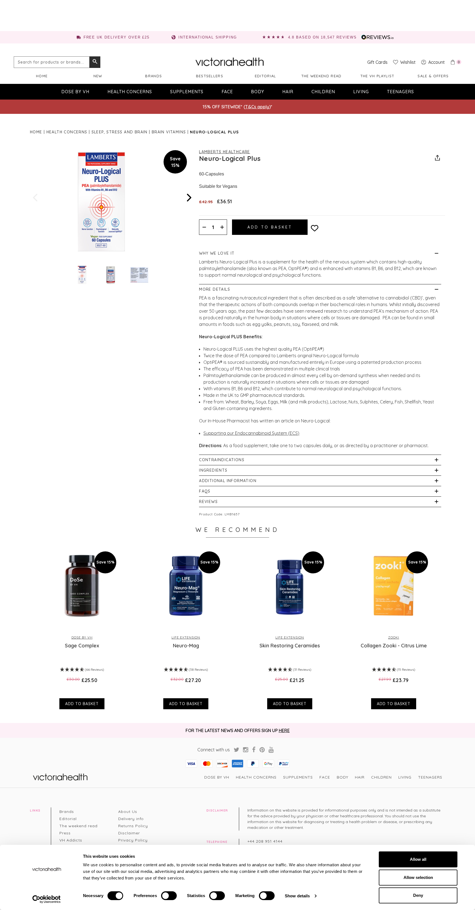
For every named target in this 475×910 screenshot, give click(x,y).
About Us (127, 811)
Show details (297, 895)
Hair (287, 91)
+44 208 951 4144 (265, 841)
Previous (35, 197)
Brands (153, 76)
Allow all (418, 859)
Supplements (186, 91)
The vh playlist (377, 76)
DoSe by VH (75, 91)
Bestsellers (209, 76)
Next (188, 197)
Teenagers (400, 91)
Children (323, 91)
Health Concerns (129, 91)
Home (42, 76)
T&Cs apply (257, 106)
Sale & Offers (433, 76)
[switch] (169, 895)
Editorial (265, 76)
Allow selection (418, 877)
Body (257, 91)
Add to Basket (82, 703)
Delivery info (131, 818)
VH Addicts (70, 840)
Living (361, 91)
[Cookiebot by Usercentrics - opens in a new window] (47, 899)
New (97, 76)
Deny (418, 895)
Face (227, 91)
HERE (284, 730)
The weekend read (321, 76)
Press (65, 833)
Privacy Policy (133, 840)
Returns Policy (133, 825)
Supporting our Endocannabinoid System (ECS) (251, 433)
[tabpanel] (82, 627)
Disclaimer (129, 833)
